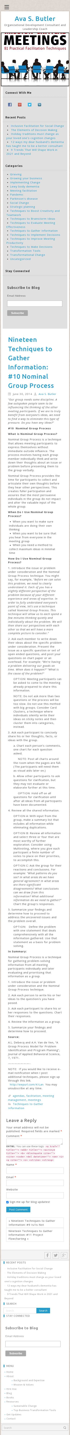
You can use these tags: (35, 1153)
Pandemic (17, 194)
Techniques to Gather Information (34, 230)
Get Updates (13, 1414)
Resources (12, 1401)
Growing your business (26, 178)
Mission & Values (24, 1384)
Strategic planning (22, 206)
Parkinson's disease (24, 198)
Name (11, 1164)
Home (9, 1371)
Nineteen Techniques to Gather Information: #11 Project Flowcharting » (30, 1234)
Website (12, 1189)
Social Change (19, 202)
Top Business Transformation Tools (35, 1410)
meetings (34, 1100)
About (10, 1376)
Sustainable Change (25, 1405)
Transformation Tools (25, 250)
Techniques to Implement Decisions (35, 234)
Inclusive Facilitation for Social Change (37, 126)
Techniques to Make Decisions (31, 246)
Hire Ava (11, 1388)
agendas (19, 1096)
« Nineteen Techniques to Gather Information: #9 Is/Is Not (32, 1222)
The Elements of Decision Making (34, 130)
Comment (14, 1136)
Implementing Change (25, 182)
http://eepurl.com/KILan (27, 1084)
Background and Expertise (29, 1380)
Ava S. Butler (35, 18)
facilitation (33, 1096)
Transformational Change (27, 255)
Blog (9, 1393)
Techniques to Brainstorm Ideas (32, 218)
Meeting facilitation (23, 190)
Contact (11, 1418)
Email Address (16, 295)
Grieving (16, 174)
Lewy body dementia (24, 186)
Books (10, 1397)
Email (11, 1177)
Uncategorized (20, 259)
